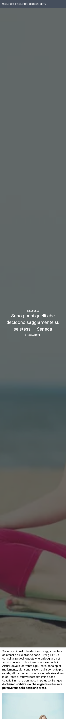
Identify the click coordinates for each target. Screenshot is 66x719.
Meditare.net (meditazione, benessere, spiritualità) (26, 4)
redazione (34, 335)
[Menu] (62, 4)
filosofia (33, 311)
